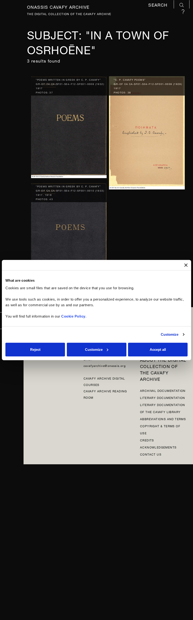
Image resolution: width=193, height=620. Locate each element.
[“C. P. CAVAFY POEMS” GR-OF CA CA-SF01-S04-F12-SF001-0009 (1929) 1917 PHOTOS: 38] (147, 132)
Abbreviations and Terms (163, 418)
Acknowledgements (158, 447)
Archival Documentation (163, 390)
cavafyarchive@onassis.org (105, 365)
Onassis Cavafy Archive (58, 6)
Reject (35, 349)
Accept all (158, 349)
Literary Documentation (162, 397)
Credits (147, 440)
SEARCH (158, 4)
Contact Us (150, 454)
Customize (170, 334)
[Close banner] (186, 265)
